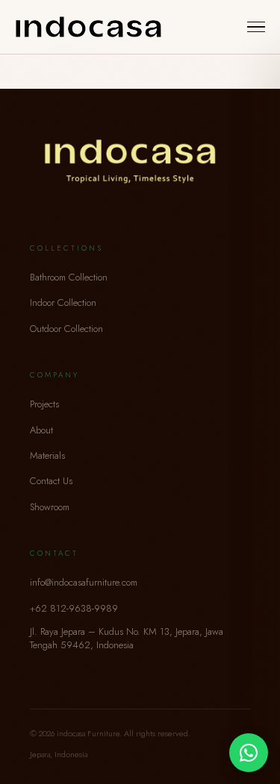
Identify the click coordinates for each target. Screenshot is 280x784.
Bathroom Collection (69, 277)
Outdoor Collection (66, 329)
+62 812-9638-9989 (74, 608)
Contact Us (51, 481)
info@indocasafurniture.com (83, 582)
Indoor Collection (63, 302)
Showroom (49, 507)
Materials (47, 455)
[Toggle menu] (256, 27)
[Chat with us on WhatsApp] (248, 752)
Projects (44, 404)
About (41, 430)
